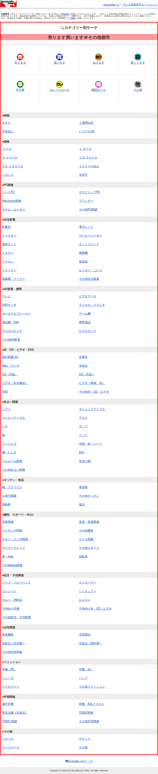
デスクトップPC (89, 192)
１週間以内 (86, 122)
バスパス (8, 738)
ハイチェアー (87, 591)
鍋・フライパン (12, 487)
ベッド (83, 435)
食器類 (83, 487)
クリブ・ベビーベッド (16, 582)
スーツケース (10, 747)
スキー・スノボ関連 (15, 539)
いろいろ (8, 174)
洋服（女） (86, 669)
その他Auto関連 (12, 565)
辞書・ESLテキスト (92, 704)
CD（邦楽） (10, 374)
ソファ (6, 409)
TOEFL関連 (9, 721)
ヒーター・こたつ (90, 270)
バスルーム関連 (12, 461)
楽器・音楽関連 (89, 522)
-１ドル (7, 148)
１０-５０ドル (88, 157)
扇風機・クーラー (13, 279)
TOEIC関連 (86, 712)
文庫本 (83, 357)
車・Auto (8, 556)
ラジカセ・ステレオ (92, 305)
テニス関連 (86, 539)
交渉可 (83, 174)
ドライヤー (9, 270)
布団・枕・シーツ (90, 443)
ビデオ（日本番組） (15, 383)
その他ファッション (92, 686)
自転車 (83, 556)
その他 (83, 747)
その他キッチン (89, 495)
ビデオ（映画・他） (92, 383)
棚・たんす (9, 452)
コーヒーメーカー (90, 235)
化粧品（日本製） (13, 643)
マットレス (9, 443)
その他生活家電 (89, 279)
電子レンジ (86, 227)
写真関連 (8, 522)
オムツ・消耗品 (12, 600)
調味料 (6, 504)
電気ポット (9, 244)
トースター (9, 235)
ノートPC (8, 192)
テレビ (6, 296)
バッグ (83, 678)
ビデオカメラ (87, 331)
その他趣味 (86, 530)
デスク (83, 417)
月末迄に (8, 131)
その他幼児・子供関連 (16, 617)
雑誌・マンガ (10, 365)
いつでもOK (87, 131)
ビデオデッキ (87, 296)
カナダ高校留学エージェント (140, 4)
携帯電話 (85, 322)
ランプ (83, 426)
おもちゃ (85, 600)
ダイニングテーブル (92, 409)
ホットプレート (89, 244)
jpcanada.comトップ (80, 761)
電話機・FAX (10, 322)
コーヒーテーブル (13, 417)
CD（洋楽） (87, 374)
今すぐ (6, 122)
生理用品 (85, 634)
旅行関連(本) (10, 357)
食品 (82, 504)
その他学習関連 (89, 721)
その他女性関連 (12, 652)
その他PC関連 (88, 209)
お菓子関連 (9, 495)
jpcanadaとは (111, 4)
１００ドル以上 (89, 166)
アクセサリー (10, 686)
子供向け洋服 (10, 608)
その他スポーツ (89, 548)
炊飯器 (6, 227)
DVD (5, 391)
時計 (82, 452)
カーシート (9, 591)
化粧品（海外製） (90, 643)
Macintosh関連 (11, 201)
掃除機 (83, 253)
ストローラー (87, 582)
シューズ (8, 678)
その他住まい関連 (13, 469)
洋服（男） (9, 669)
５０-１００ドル (12, 166)
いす (5, 426)
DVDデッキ (9, 305)
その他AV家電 (11, 339)
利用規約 (65, 13)
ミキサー (8, 253)
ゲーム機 (85, 313)
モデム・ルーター (13, 209)
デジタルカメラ (12, 331)
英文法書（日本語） (15, 712)
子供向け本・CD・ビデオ (95, 608)
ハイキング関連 (12, 530)
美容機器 (8, 634)
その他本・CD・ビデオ (94, 391)
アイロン (8, 261)
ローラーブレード (13, 548)
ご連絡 (72, 18)
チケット (85, 738)
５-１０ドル (9, 157)
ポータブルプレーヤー (16, 313)
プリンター (86, 201)
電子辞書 (8, 704)
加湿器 (83, 261)
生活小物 (85, 461)
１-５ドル (85, 148)
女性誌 (83, 365)
